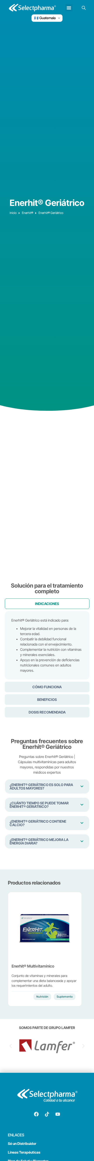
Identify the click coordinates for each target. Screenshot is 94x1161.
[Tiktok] (47, 1114)
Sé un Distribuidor (22, 1143)
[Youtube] (58, 1114)
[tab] (47, 603)
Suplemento (65, 996)
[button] (69, 7)
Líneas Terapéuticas (24, 1152)
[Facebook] (36, 1114)
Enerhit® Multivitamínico (33, 966)
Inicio (13, 213)
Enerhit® (27, 213)
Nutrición (42, 996)
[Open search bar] (84, 8)
